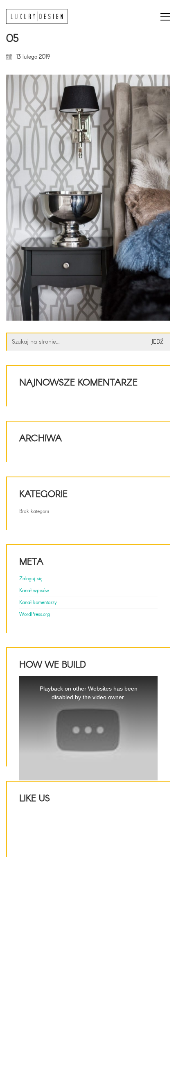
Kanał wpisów (34, 591)
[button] (165, 17)
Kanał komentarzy (38, 603)
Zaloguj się (30, 579)
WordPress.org (34, 614)
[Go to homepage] (37, 16)
